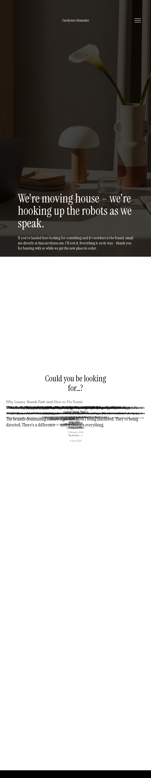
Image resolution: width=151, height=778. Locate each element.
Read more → (76, 435)
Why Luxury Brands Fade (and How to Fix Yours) (44, 402)
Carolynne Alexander (75, 20)
